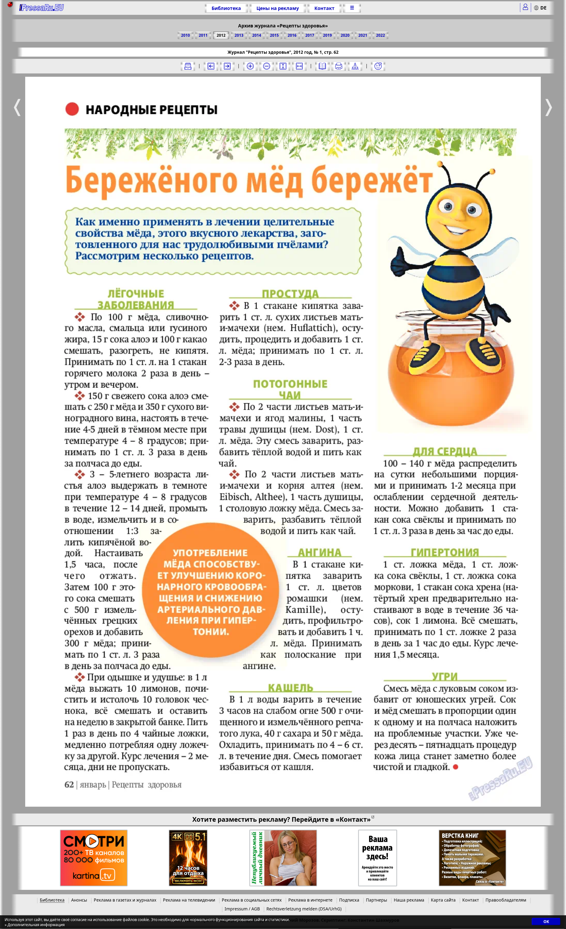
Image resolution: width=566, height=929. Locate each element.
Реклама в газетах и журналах (125, 900)
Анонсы (79, 900)
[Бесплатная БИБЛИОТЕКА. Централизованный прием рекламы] (41, 8)
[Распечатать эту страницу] (339, 66)
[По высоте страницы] (283, 66)
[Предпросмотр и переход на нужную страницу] (322, 66)
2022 (380, 35)
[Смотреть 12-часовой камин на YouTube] (188, 858)
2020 (345, 35)
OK (546, 921)
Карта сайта (443, 900)
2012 (221, 35)
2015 (274, 35)
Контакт (324, 8)
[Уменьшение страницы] (267, 66)
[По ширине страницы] (299, 66)
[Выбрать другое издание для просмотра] (188, 66)
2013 (239, 35)
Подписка (349, 900)
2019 (327, 35)
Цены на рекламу (277, 8)
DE (543, 7)
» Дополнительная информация (35, 924)
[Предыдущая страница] (211, 66)
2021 (362, 35)
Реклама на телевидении (189, 900)
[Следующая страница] (227, 66)
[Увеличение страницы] (250, 66)
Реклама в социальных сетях (252, 900)
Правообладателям (506, 900)
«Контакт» (353, 819)
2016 (292, 35)
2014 (256, 35)
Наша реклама (409, 900)
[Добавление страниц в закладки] (378, 66)
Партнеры (376, 900)
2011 (203, 35)
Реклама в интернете (310, 900)
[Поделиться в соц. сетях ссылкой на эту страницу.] (355, 66)
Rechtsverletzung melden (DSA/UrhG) (304, 909)
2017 (309, 35)
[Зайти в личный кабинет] (525, 7)
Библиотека (226, 8)
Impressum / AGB (242, 909)
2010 (185, 35)
